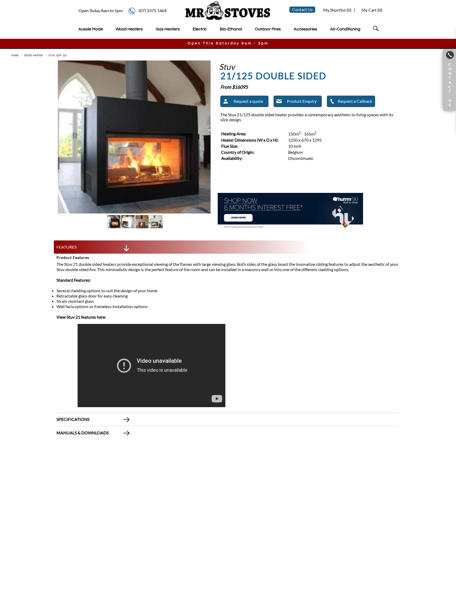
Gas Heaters (168, 29)
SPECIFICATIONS (72, 419)
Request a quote (248, 101)
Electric (200, 29)
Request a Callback (355, 101)
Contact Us (302, 9)
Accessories (305, 29)
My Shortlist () (337, 9)
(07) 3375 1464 (153, 10)
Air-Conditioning (345, 29)
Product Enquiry (302, 101)
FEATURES (66, 246)
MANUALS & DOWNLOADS (82, 432)
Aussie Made (90, 29)
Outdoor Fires (268, 29)
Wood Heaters (129, 29)
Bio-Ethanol (231, 29)
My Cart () (372, 9)
